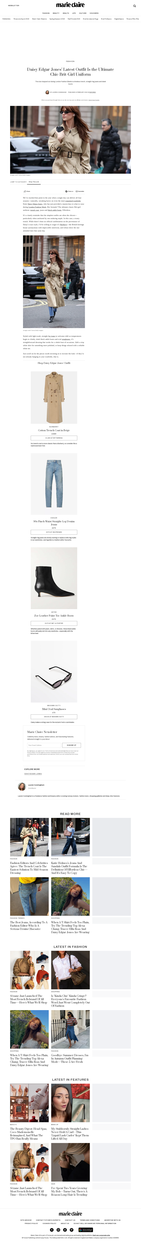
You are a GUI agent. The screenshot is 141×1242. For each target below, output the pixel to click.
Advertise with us (112, 1220)
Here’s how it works (93, 100)
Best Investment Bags (90, 19)
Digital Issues (119, 19)
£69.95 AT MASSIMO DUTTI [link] (54, 716)
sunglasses (66, 339)
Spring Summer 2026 (57, 19)
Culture (82, 13)
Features (92, 92)
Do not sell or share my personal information (95, 1223)
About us (65, 1223)
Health (66, 13)
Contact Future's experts (48, 1220)
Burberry (63, 225)
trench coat (34, 210)
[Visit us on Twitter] (52, 1230)
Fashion (46, 13)
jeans (53, 336)
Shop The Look (34, 182)
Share (28, 191)
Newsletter (81, 191)
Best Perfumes (106, 19)
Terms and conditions (90, 1220)
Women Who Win (133, 19)
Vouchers (94, 13)
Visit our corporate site (101, 1235)
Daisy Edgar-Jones (35, 204)
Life (74, 13)
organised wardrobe (73, 201)
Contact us (70, 1220)
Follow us (70, 191)
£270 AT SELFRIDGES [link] (54, 532)
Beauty (56, 13)
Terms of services (50, 751)
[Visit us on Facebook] (65, 1230)
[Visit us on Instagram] (58, 1230)
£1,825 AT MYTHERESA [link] (54, 438)
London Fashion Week (37, 207)
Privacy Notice (31, 752)
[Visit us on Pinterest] (71, 1230)
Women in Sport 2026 (21, 19)
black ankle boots (55, 210)
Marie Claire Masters (39, 19)
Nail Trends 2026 (74, 19)
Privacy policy (31, 1223)
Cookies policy (49, 1223)
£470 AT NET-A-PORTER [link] (54, 623)
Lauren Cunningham (59, 92)
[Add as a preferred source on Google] (98, 1230)
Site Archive (26, 1220)
